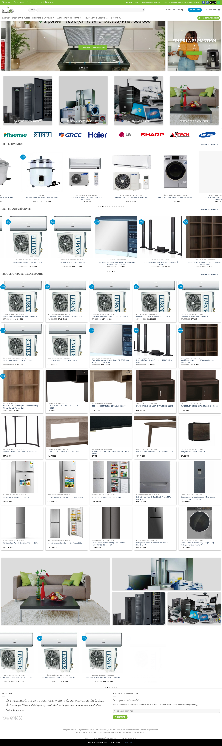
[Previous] (7, 46)
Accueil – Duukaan (132, 2)
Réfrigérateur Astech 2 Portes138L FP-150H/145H (66, 497)
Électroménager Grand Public (16, 18)
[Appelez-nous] (218, 2)
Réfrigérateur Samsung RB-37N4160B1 (163, 197)
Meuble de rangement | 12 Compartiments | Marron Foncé (198, 361)
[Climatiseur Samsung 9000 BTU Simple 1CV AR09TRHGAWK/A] (119, 172)
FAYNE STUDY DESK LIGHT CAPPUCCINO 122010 (154, 406)
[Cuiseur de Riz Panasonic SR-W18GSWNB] (100, 237)
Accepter (115, 742)
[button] (213, 9)
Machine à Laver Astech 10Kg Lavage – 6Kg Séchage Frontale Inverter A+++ (197, 544)
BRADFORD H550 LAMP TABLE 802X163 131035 (21, 452)
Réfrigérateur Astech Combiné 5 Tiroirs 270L (65, 543)
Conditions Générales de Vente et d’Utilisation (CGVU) (180, 2)
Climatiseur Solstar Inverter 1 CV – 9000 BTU (153, 317)
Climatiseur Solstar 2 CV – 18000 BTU (17, 360)
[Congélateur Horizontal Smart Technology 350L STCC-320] (170, 660)
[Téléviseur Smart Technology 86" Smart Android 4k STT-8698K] (145, 237)
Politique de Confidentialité (150, 2)
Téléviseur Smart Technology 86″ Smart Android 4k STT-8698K (144, 263)
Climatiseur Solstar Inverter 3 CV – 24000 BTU (20, 317)
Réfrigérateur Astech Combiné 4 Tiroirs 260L (20, 543)
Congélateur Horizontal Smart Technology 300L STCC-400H (56, 263)
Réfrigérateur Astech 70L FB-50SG (194, 452)
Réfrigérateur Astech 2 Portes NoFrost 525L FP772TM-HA (153, 544)
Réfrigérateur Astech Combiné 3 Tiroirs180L (109, 497)
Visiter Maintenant (209, 144)
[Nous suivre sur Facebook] (203, 2)
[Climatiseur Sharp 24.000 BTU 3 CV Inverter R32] (30, 172)
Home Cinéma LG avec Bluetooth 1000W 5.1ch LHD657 (154, 361)
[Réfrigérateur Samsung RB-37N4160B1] (163, 172)
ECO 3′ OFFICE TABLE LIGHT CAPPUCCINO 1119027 (63, 407)
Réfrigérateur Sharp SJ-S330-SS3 (74, 197)
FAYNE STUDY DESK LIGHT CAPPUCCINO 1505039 (199, 406)
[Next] (159, 46)
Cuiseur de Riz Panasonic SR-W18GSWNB (100, 262)
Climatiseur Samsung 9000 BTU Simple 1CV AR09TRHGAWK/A (119, 198)
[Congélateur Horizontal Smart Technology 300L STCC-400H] (56, 237)
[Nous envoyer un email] (214, 2)
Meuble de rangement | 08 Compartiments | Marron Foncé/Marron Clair (20, 407)
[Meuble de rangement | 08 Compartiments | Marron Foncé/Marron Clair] (126, 660)
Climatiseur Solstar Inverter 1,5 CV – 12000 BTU (110, 317)
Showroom (116, 18)
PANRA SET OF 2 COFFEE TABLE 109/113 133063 (154, 452)
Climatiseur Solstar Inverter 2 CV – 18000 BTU (65, 317)
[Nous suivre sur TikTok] (211, 2)
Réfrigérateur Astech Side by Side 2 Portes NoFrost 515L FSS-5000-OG (108, 544)
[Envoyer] (143, 10)
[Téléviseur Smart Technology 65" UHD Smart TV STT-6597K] (189, 237)
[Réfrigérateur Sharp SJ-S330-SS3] (74, 172)
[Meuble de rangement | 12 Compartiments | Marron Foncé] (81, 660)
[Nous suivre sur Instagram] (207, 2)
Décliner (129, 742)
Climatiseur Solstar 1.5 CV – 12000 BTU (62, 360)
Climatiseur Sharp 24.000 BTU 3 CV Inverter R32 (30, 197)
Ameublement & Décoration (69, 18)
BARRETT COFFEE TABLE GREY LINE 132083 (64, 452)
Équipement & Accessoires (96, 18)
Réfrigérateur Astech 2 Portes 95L (16, 497)
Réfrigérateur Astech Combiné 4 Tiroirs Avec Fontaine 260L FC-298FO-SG (198, 498)
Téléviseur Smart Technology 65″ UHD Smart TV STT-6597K (189, 263)
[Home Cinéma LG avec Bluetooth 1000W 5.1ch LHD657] (37, 652)
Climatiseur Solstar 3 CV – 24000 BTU (195, 317)
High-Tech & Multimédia (43, 18)
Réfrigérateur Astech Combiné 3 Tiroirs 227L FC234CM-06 (153, 498)
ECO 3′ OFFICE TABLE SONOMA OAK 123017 (108, 406)
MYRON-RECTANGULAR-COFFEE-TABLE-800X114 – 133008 (111, 452)
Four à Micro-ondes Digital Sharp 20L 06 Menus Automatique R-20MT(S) (110, 361)
